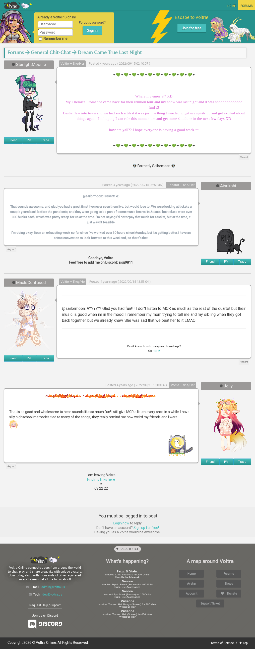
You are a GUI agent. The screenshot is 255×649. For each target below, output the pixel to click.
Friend (13, 140)
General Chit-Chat (51, 52)
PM (29, 140)
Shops (229, 583)
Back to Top (129, 549)
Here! (156, 351)
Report (244, 157)
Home (231, 6)
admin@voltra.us (53, 587)
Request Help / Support (45, 605)
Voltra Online (18, 5)
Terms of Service (222, 643)
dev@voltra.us (52, 594)
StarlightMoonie (31, 64)
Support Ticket (210, 603)
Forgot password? (92, 22)
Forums (247, 6)
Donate (231, 593)
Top (245, 643)
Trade (45, 140)
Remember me (55, 39)
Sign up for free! (146, 528)
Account (191, 593)
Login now (121, 523)
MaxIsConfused (31, 282)
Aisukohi (228, 185)
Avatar (191, 583)
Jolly (228, 385)
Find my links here (101, 479)
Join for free (191, 28)
